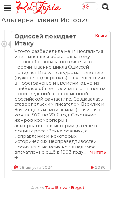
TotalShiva (56, 187)
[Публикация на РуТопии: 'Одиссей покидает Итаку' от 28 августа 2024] (4, 44)
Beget (77, 187)
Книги (101, 35)
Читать (98, 152)
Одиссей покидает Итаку (45, 40)
